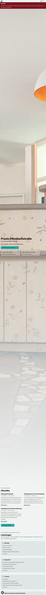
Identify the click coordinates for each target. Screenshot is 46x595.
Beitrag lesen (4, 505)
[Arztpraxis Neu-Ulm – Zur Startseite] (2, 1)
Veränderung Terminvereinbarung (11, 508)
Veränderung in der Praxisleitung (34, 494)
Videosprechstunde (7, 494)
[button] (2, 592)
